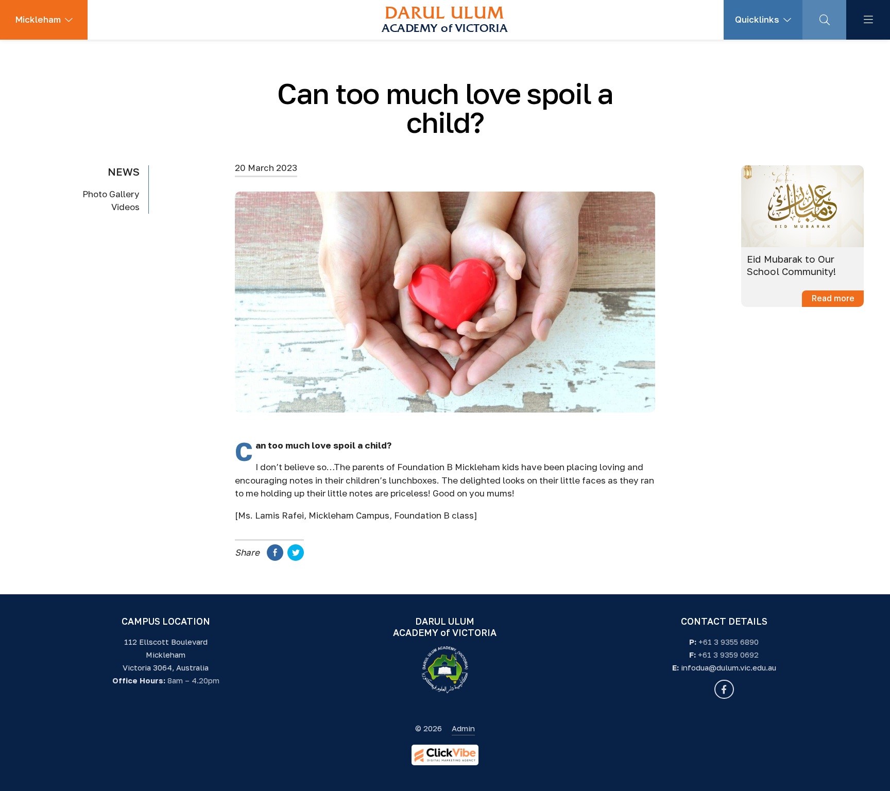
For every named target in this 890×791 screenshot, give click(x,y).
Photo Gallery (111, 193)
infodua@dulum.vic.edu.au (728, 667)
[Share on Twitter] (295, 557)
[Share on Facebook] (275, 557)
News (124, 171)
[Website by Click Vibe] (445, 755)
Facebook (723, 689)
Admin (463, 728)
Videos (125, 207)
